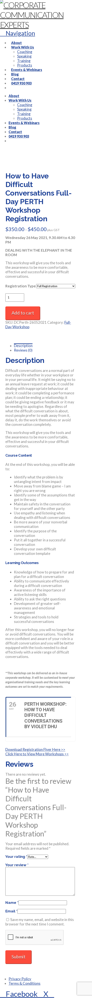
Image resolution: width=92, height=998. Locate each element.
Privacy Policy (20, 979)
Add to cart (23, 312)
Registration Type (20, 286)
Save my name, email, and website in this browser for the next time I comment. (39, 921)
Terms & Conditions (24, 983)
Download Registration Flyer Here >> (35, 749)
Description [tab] (23, 345)
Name (11, 902)
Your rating (16, 856)
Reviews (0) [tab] (23, 350)
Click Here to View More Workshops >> (37, 754)
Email (11, 911)
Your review (16, 865)
